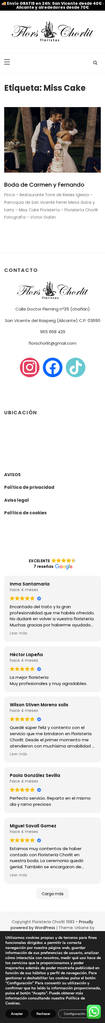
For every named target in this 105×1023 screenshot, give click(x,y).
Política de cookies (25, 513)
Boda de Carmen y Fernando (44, 185)
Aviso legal (16, 500)
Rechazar (43, 1014)
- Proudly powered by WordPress (52, 925)
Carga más (53, 894)
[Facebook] (52, 367)
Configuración (74, 1014)
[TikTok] (75, 367)
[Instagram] (29, 367)
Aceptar (17, 1014)
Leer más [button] (18, 633)
